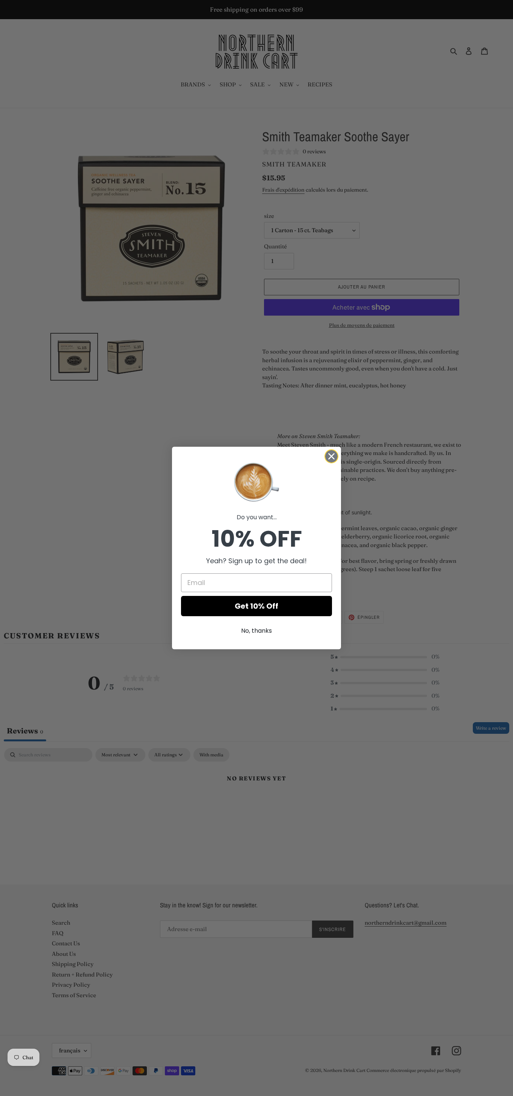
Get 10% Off (256, 606)
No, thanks (256, 630)
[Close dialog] (331, 456)
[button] (256, 481)
